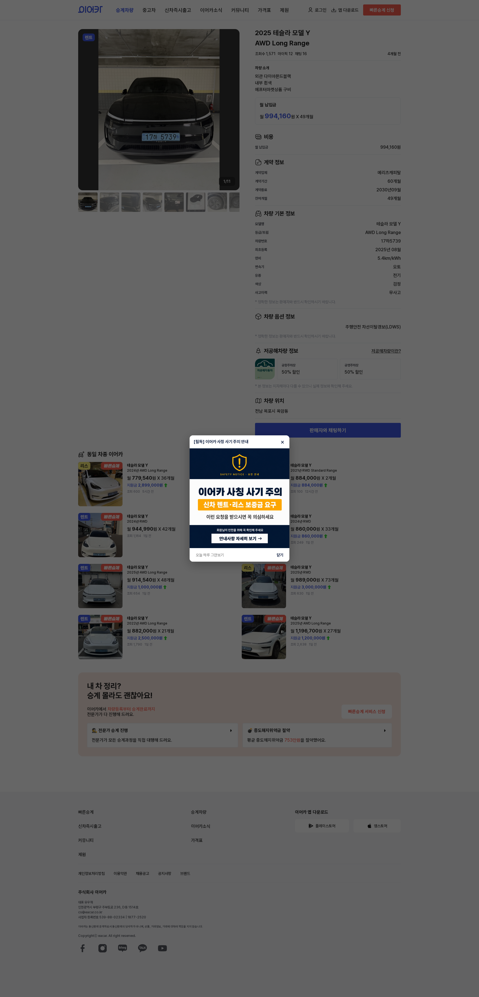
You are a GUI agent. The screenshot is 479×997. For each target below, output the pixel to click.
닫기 (280, 555)
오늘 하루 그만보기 (210, 555)
